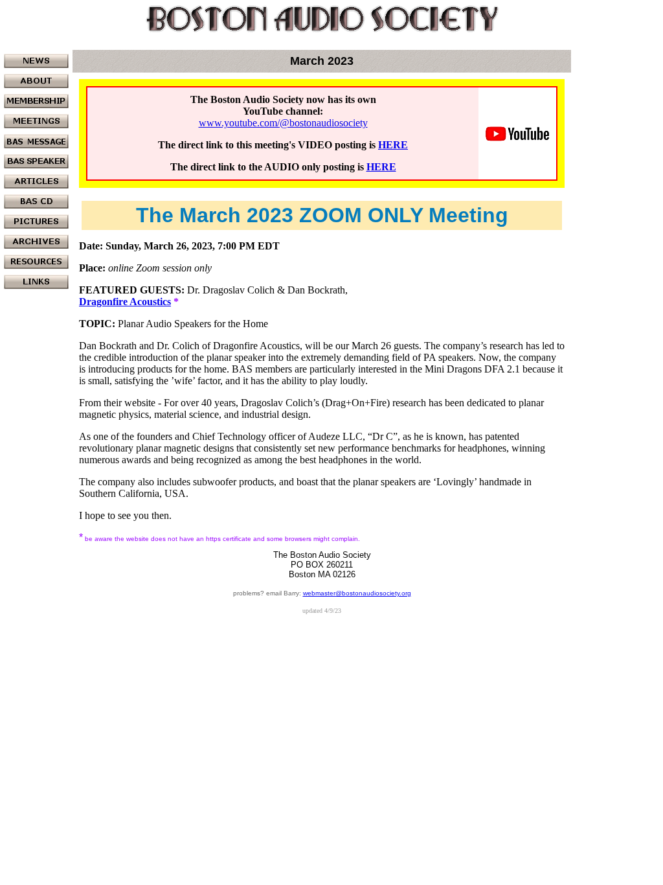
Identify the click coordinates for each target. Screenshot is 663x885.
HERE (393, 144)
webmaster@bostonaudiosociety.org (357, 593)
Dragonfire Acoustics (125, 301)
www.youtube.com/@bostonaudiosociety (283, 122)
